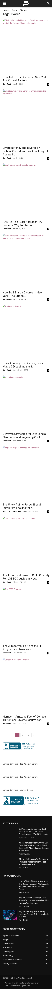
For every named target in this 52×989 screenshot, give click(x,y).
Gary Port (7, 84)
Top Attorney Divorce (29, 764)
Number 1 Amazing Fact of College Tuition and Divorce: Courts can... (24, 718)
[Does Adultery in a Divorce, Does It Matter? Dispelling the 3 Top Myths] (26, 332)
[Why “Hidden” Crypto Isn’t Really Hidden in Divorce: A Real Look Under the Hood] (10, 915)
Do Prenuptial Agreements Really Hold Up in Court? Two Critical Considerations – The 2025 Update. (33, 831)
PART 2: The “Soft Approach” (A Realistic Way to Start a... (22, 223)
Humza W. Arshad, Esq (12, 511)
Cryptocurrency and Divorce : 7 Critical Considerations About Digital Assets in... (25, 151)
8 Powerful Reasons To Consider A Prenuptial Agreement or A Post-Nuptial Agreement (33, 861)
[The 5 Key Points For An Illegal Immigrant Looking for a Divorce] (26, 473)
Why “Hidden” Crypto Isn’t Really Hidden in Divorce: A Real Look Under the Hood (34, 914)
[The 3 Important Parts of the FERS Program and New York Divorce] (26, 615)
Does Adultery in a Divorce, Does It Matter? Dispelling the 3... (24, 365)
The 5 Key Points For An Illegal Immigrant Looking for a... (22, 506)
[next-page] (33, 735)
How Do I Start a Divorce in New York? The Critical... (22, 294)
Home (6, 10)
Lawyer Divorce (26, 790)
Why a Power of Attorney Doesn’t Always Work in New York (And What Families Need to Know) (34, 900)
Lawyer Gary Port (10, 764)
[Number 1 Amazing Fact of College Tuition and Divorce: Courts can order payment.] (26, 685)
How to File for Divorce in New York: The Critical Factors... (25, 79)
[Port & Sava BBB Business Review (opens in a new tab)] (19, 745)
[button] (4, 3)
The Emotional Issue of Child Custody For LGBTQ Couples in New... (26, 577)
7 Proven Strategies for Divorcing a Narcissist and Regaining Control (24, 435)
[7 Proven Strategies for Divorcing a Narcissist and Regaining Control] (26, 403)
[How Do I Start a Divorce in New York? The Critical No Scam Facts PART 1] (26, 261)
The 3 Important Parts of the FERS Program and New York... (24, 647)
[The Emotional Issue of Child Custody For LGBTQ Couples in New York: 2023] (26, 544)
